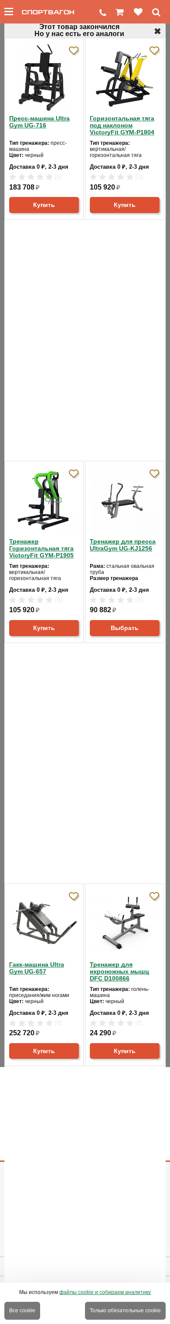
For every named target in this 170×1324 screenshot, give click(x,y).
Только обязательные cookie (125, 1310)
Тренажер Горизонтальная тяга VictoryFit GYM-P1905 (41, 548)
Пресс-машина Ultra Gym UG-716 (39, 122)
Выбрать (125, 627)
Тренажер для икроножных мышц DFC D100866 (119, 971)
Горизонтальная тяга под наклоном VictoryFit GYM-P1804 (122, 125)
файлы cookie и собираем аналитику (105, 1292)
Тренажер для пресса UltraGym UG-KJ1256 (123, 545)
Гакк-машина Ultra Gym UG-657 (36, 968)
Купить (44, 204)
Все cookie (22, 1310)
